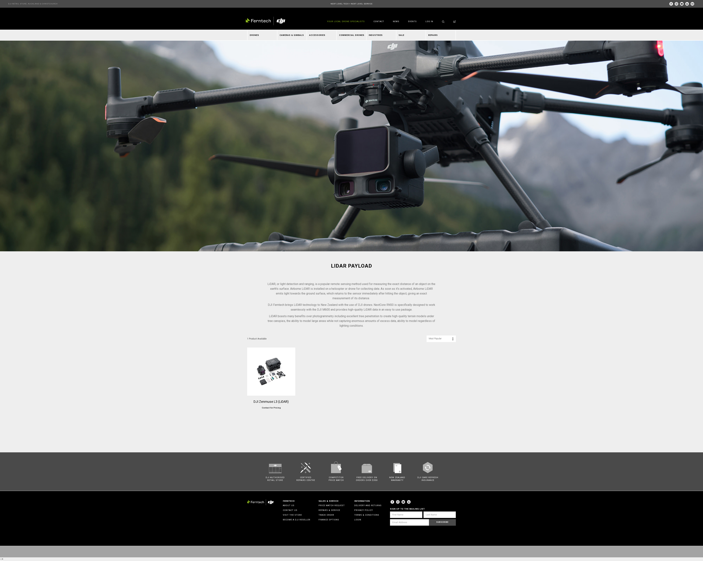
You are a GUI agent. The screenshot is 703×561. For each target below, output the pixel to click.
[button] (441, 338)
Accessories (317, 35)
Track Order (326, 515)
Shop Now (271, 415)
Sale (401, 35)
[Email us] (692, 4)
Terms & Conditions (366, 515)
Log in (429, 21)
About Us (288, 505)
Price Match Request (332, 505)
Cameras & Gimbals (292, 35)
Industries (376, 35)
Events (412, 21)
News (396, 21)
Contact (378, 21)
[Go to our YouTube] (682, 4)
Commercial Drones (351, 35)
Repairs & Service (329, 510)
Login (357, 520)
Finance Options (329, 520)
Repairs (433, 35)
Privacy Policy (363, 510)
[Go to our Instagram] (676, 4)
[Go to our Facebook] (671, 4)
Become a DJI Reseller (296, 520)
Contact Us (290, 510)
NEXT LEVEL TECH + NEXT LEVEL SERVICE (352, 4)
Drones (254, 35)
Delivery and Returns (368, 505)
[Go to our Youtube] (403, 502)
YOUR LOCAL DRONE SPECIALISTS (346, 21)
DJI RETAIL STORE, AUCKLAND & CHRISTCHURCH (33, 4)
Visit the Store (292, 515)
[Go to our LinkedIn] (687, 4)
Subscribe (442, 522)
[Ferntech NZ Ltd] (265, 21)
